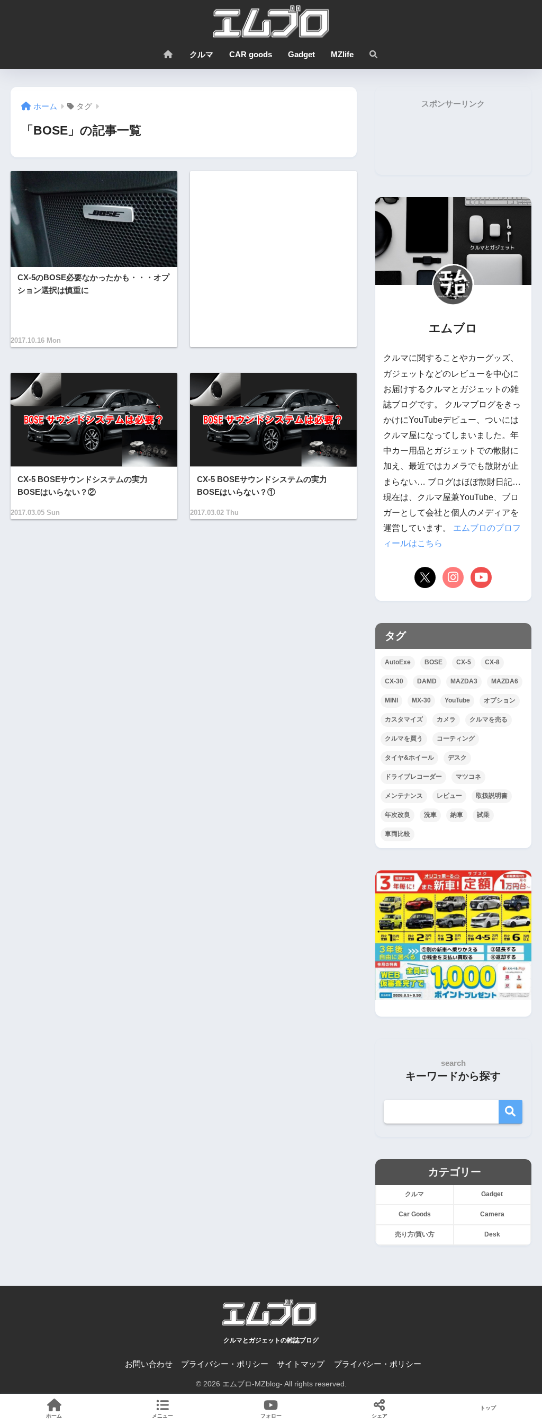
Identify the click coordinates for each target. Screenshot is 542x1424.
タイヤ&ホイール (409, 757)
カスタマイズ (404, 719)
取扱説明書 (492, 795)
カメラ (446, 719)
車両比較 (397, 834)
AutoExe (398, 662)
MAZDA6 (504, 681)
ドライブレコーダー (413, 776)
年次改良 (397, 814)
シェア (379, 1416)
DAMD (427, 681)
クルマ (201, 54)
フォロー (271, 1416)
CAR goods (250, 54)
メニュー (162, 1416)
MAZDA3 (463, 681)
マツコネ (468, 776)
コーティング (456, 738)
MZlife (342, 54)
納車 (456, 814)
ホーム (54, 1416)
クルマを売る (488, 719)
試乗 (483, 814)
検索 (510, 1112)
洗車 (430, 814)
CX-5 (463, 662)
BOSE (433, 662)
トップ (488, 1408)
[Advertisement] (273, 259)
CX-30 (394, 681)
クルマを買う (404, 738)
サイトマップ (300, 1364)
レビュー (449, 795)
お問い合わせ (149, 1364)
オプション (500, 700)
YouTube (457, 700)
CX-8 (492, 662)
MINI (391, 700)
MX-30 (421, 700)
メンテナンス (404, 795)
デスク (457, 757)
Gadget (301, 54)
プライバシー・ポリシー (224, 1364)
